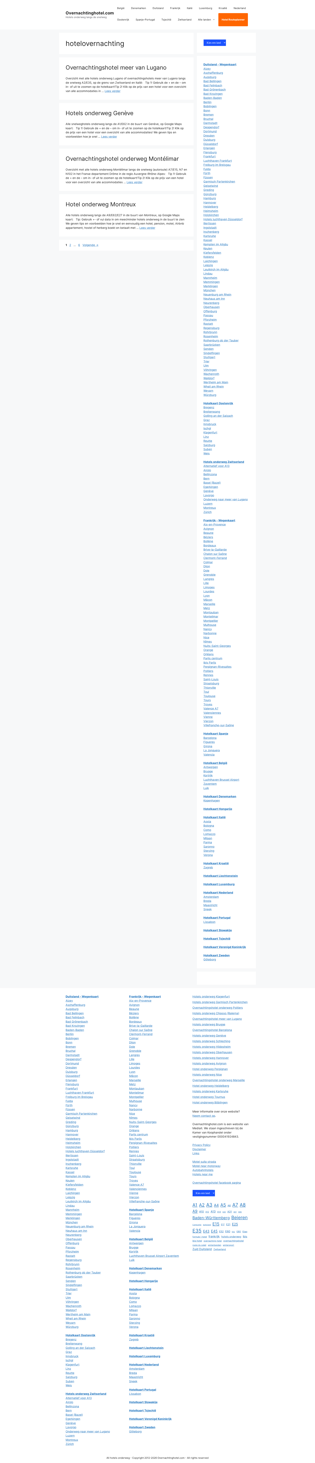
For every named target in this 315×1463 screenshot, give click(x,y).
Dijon (206, 566)
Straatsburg (211, 683)
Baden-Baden (212, 98)
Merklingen (210, 286)
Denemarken (138, 8)
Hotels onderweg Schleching (211, 1041)
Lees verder (112, 91)
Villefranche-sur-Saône (218, 725)
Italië (189, 8)
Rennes (208, 675)
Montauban (211, 612)
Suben (207, 449)
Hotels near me (202, 1174)
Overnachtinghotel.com (90, 12)
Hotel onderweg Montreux (101, 204)
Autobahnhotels (202, 1170)
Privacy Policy (201, 1145)
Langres (208, 579)
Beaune (208, 533)
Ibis (245, 1236)
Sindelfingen (211, 353)
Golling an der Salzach (218, 415)
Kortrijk (208, 775)
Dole (206, 570)
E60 (227, 1231)
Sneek (207, 909)
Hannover (209, 202)
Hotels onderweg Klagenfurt (211, 996)
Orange (208, 650)
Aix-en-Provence (214, 524)
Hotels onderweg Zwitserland (223, 462)
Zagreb (208, 867)
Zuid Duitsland (202, 1249)
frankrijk (214, 1236)
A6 (229, 1205)
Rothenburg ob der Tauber (221, 340)
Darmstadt (210, 123)
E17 (223, 1224)
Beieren (239, 1217)
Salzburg (209, 445)
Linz (206, 436)
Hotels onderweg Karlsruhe (210, 1091)
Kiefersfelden (212, 252)
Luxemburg (205, 8)
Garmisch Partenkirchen (219, 181)
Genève (208, 491)
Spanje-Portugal (145, 19)
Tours (207, 700)
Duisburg (209, 139)
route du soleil (199, 1245)
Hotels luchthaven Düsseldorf (222, 219)
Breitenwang (211, 411)
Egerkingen (210, 487)
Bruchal (208, 119)
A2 (202, 1204)
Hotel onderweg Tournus (208, 1097)
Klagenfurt (210, 432)
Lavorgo (208, 495)
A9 (195, 1211)
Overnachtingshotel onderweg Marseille (218, 1080)
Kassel (207, 240)
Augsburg (209, 77)
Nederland (240, 8)
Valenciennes (212, 712)
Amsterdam (211, 896)
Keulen (207, 248)
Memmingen (211, 282)
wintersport (228, 1245)
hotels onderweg (231, 1236)
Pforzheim (210, 319)
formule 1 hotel (199, 1237)
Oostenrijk (123, 19)
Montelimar (210, 616)
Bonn (206, 110)
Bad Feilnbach (212, 85)
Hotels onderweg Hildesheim (211, 1046)
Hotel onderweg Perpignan (210, 1069)
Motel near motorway (206, 1166)
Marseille (209, 604)
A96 (240, 1212)
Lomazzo (209, 834)
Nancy (207, 629)
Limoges (209, 587)
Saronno (208, 846)
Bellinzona (210, 474)
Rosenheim (210, 336)
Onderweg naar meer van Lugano (225, 499)
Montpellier (210, 620)
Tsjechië (166, 19)
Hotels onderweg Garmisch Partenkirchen (220, 1002)
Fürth (206, 173)
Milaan (207, 838)
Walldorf (208, 378)
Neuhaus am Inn (214, 298)
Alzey (207, 68)
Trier (206, 361)
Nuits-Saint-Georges (217, 646)
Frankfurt (209, 156)
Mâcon (207, 599)
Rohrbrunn (210, 332)
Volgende (90, 245)
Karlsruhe (209, 236)
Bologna (208, 825)
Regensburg (211, 328)
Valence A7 (210, 708)
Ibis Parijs (209, 662)
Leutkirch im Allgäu (216, 269)
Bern (206, 478)
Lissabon (209, 922)
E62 (233, 1232)
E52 (221, 1231)
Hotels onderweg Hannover (210, 1058)
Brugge (208, 771)
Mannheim (210, 277)
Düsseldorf (210, 144)
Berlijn (207, 102)
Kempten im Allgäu (215, 244)
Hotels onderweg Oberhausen (212, 1052)
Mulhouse (209, 625)
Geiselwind (210, 185)
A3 (209, 1205)
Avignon (208, 528)
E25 (235, 1224)
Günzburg (209, 194)
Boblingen (210, 106)
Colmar (208, 562)
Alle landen (204, 19)
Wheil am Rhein (213, 386)
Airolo (207, 470)
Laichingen (210, 261)
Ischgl (207, 428)
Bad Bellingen (212, 81)
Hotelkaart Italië (214, 817)
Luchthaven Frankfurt (217, 160)
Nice (206, 637)
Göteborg (209, 959)
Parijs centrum (212, 658)
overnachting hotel (213, 1241)
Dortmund (210, 131)
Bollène (208, 541)
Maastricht (210, 905)
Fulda (207, 169)
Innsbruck (209, 424)
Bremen (208, 114)
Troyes (207, 704)
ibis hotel (197, 1240)
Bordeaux (209, 545)
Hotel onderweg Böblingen (210, 1102)
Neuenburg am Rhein (217, 294)
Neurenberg (211, 303)
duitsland (207, 1225)
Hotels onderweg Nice (207, 1074)
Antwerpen (210, 767)
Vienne (208, 717)
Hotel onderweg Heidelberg (210, 1085)
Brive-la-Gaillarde (215, 549)
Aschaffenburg (213, 72)
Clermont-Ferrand (215, 558)
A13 (213, 1211)
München (209, 290)
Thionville (209, 687)
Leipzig (208, 265)
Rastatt (208, 323)
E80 (239, 1231)
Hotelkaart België (215, 763)
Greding (208, 190)
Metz (206, 608)
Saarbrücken (211, 344)
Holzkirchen (211, 215)
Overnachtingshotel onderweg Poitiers (217, 1007)
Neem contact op (203, 1115)
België (121, 8)
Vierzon (208, 721)
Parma (207, 842)
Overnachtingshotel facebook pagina (216, 1182)
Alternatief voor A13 (216, 466)
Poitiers (208, 671)
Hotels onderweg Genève (99, 113)
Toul (206, 691)
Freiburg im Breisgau (217, 164)
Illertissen (209, 223)
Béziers (208, 537)
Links (195, 1153)
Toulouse (209, 696)
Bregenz (208, 407)
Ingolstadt (210, 227)
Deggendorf (211, 127)
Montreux (209, 507)
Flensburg (210, 152)
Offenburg (210, 311)
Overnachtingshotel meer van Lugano (116, 67)
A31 (229, 1211)
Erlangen (209, 148)
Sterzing (208, 850)
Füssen (208, 177)
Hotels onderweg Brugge (208, 1024)
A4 (216, 1205)
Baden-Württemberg (211, 1217)
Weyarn (208, 390)
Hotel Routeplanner (233, 19)
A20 (224, 1212)
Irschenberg (211, 231)
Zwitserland (184, 19)
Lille (206, 583)
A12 (207, 1212)
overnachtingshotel (233, 1240)
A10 (201, 1211)
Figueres (209, 742)
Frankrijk (175, 8)
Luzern (207, 503)
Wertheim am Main (215, 382)
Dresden (209, 135)
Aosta (207, 821)
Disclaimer (199, 1149)
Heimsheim (210, 211)
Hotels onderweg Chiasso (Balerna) (215, 1013)
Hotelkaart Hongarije (217, 809)
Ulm (206, 365)
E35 (196, 1231)
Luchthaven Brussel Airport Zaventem (154, 1255)
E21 (228, 1224)
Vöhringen (210, 369)
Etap (244, 1231)
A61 (235, 1212)
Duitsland (158, 8)
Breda (207, 901)
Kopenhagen (211, 800)
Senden (208, 348)
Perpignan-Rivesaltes (217, 666)
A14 (219, 1212)
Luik (206, 788)
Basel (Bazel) (212, 482)
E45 (214, 1231)
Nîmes (207, 641)
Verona (208, 855)
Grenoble (209, 574)
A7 (235, 1205)
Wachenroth (211, 374)
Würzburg (209, 395)
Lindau (207, 273)
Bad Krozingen (213, 93)
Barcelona (210, 738)
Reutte (207, 441)
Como (207, 830)
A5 (223, 1204)
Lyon (206, 595)
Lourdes (208, 591)
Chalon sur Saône (215, 554)
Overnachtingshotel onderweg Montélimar (122, 158)
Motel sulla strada (204, 1161)
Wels (206, 453)
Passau (208, 315)
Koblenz (208, 256)
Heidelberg (210, 206)
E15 (215, 1223)
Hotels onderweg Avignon (209, 1063)
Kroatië (223, 8)
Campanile (196, 1225)
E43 (206, 1231)
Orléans (208, 654)
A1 (194, 1205)
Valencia (209, 754)
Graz (206, 420)
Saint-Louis (211, 679)
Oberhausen (211, 307)
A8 (243, 1205)
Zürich (207, 512)
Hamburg (209, 198)
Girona (207, 746)
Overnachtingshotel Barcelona (212, 1030)
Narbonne (210, 633)
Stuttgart (209, 357)
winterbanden (214, 1245)
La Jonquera (211, 750)
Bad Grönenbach (214, 89)
